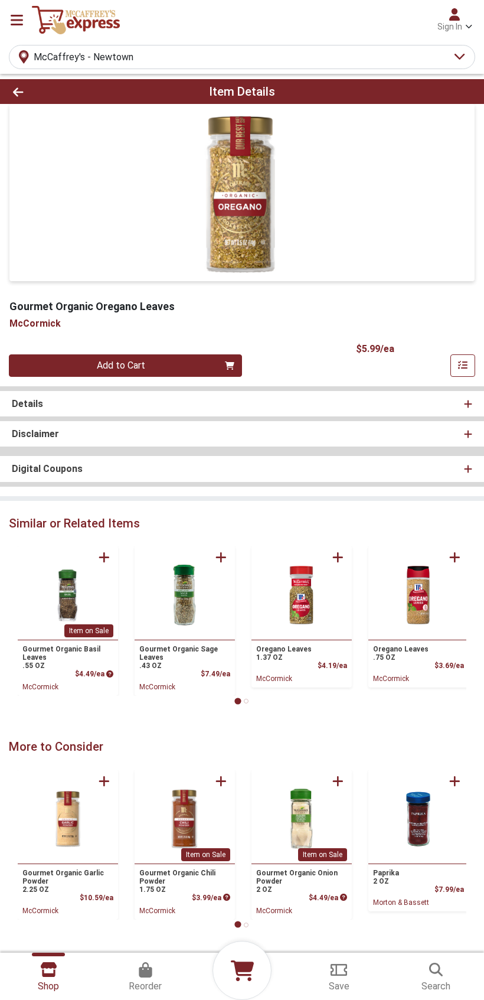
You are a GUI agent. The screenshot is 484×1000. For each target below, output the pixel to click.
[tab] (237, 701)
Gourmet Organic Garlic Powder (63, 881)
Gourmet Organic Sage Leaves (178, 657)
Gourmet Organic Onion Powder (297, 881)
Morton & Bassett (401, 902)
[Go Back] (67, 91)
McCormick (40, 687)
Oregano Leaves (284, 653)
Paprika (386, 877)
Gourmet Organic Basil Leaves (61, 657)
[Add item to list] (462, 365)
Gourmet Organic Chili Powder (177, 881)
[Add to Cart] (104, 557)
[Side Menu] (17, 20)
